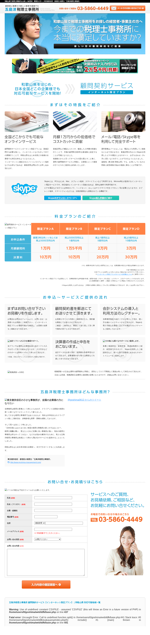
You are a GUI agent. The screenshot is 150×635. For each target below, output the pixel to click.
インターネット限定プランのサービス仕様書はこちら (114, 274)
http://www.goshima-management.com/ (25, 462)
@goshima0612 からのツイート (84, 400)
